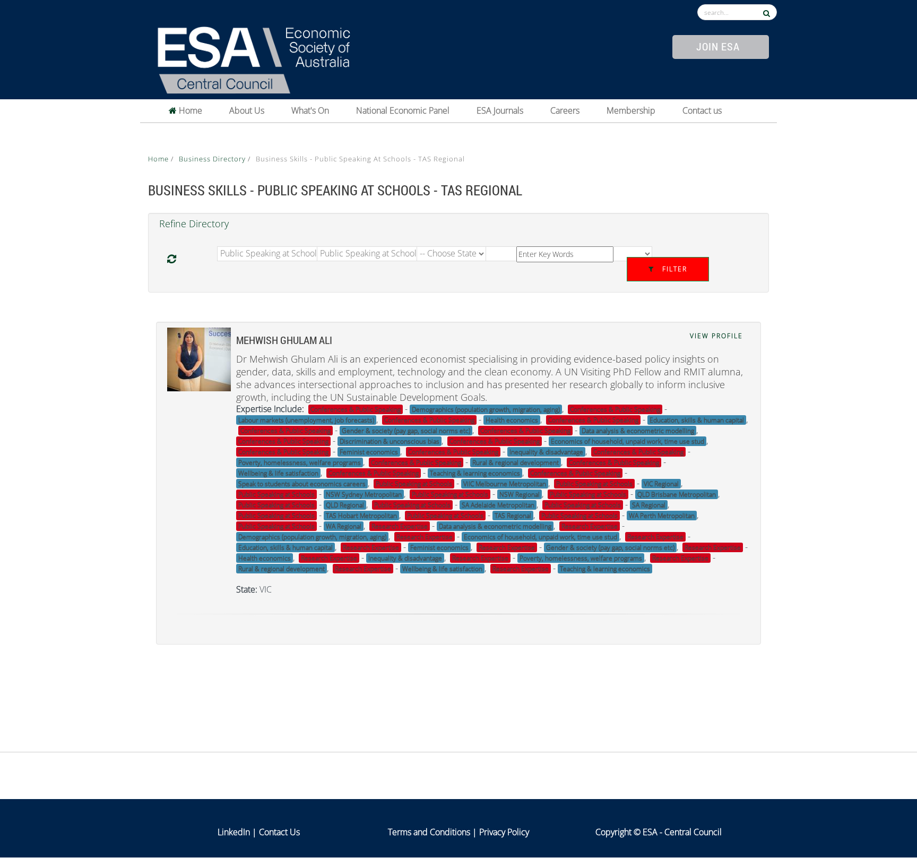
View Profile (716, 335)
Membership (631, 110)
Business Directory (213, 159)
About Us (246, 110)
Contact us (702, 110)
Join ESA (718, 46)
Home (189, 110)
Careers (564, 110)
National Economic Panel (402, 110)
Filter (673, 268)
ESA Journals (500, 110)
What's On (310, 110)
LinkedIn (234, 832)
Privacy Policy (504, 832)
